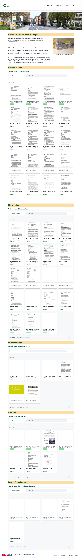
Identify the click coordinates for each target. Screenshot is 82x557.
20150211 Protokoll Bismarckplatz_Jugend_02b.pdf (32, 329)
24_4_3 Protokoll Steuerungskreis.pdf (49, 101)
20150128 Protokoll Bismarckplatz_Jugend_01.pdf (49, 329)
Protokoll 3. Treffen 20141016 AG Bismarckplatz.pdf (32, 306)
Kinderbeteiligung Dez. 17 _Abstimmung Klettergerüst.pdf (16, 446)
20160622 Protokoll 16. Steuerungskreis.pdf (65, 191)
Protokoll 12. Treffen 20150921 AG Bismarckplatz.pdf (16, 261)
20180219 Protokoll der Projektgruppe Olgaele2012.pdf (32, 468)
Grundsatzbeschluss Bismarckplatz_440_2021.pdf (16, 238)
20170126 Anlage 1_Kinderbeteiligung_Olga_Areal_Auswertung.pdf (49, 446)
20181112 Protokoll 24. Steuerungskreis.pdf (65, 146)
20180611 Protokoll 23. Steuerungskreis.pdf (16, 169)
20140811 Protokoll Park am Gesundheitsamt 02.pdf (49, 515)
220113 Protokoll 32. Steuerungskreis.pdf (49, 123)
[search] (65, 76)
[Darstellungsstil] (72, 76)
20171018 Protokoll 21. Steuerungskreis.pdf (49, 169)
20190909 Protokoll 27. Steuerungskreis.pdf (16, 146)
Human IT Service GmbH (30, 556)
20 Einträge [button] (13, 200)
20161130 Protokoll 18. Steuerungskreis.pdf (32, 191)
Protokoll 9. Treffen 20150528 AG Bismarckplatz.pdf (65, 261)
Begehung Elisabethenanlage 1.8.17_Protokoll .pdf (32, 398)
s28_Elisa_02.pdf (13, 376)
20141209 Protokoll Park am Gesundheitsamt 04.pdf (16, 515)
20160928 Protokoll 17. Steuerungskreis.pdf (49, 191)
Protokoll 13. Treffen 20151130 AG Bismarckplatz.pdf (65, 238)
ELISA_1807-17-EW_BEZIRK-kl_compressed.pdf (16, 398)
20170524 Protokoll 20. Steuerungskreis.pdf (65, 169)
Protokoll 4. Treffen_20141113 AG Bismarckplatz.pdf (16, 306)
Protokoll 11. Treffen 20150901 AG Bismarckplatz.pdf (32, 261)
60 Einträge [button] (13, 547)
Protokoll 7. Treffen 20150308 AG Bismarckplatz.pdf (32, 284)
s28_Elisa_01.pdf (29, 376)
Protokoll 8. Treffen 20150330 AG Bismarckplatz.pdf (16, 284)
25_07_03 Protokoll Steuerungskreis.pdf (16, 101)
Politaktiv (32, 554)
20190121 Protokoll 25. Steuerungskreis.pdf (49, 146)
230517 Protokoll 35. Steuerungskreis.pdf (16, 123)
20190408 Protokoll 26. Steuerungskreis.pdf (32, 146)
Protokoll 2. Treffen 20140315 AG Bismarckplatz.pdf (49, 306)
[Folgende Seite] (71, 200)
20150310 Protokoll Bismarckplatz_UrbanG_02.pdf (65, 306)
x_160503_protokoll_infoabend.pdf (49, 376)
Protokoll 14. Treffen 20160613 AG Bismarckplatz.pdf (49, 238)
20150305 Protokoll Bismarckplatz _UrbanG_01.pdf (16, 329)
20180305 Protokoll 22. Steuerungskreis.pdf (32, 169)
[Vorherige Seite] (64, 200)
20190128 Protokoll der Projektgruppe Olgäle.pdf (16, 468)
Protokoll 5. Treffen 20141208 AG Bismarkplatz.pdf (65, 284)
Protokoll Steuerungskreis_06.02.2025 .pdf (32, 101)
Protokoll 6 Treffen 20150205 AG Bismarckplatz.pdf (49, 284)
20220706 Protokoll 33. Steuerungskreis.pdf (32, 123)
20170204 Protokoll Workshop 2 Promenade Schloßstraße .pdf (65, 446)
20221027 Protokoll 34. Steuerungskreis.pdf (65, 123)
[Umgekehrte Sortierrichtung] (24, 76)
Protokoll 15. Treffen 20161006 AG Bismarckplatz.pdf (32, 238)
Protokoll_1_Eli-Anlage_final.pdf (65, 376)
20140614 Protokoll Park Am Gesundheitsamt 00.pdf (16, 538)
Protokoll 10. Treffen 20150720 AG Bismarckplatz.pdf (49, 261)
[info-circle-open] (69, 76)
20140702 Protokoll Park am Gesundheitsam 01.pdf (65, 515)
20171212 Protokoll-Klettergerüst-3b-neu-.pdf (49, 468)
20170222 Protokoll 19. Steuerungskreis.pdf (16, 191)
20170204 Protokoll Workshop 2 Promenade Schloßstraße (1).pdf (32, 446)
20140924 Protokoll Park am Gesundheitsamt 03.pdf (32, 515)
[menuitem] (56, 555)
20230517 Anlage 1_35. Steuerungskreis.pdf (65, 101)
